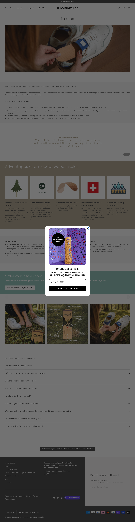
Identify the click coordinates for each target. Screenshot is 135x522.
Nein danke (67, 294)
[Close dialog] (87, 228)
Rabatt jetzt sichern (67, 288)
